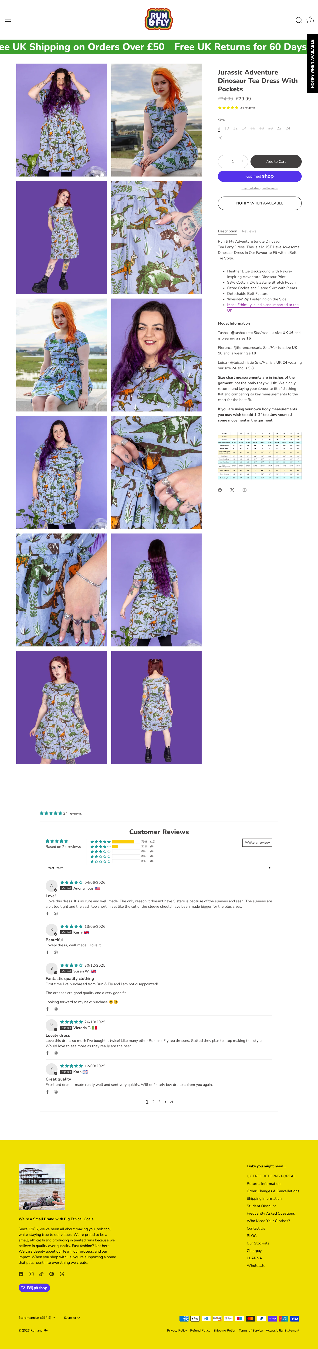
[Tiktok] (41, 1273)
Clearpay (254, 1250)
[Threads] (62, 1273)
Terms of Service (251, 1330)
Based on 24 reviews (63, 846)
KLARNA (254, 1258)
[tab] (230, 231)
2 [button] (153, 1101)
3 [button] (159, 1101)
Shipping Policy (224, 1330)
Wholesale (256, 1265)
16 (252, 128)
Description (227, 231)
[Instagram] (31, 1273)
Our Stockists (258, 1243)
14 (244, 128)
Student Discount (261, 1206)
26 (220, 138)
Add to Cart (276, 161)
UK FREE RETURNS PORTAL (271, 1176)
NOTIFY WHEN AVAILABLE (259, 203)
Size (221, 120)
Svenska (70, 1318)
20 (270, 128)
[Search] (299, 20)
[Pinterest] (51, 1273)
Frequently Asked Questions (271, 1213)
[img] (72, 882)
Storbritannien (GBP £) (35, 1318)
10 (226, 128)
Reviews (249, 231)
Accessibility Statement (282, 1330)
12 (235, 128)
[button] (51, 813)
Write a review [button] (257, 842)
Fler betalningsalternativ (260, 188)
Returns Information (264, 1183)
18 (261, 128)
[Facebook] (21, 1273)
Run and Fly (39, 1330)
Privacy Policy (177, 1330)
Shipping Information (264, 1198)
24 (288, 128)
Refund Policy (200, 1330)
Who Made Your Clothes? (268, 1220)
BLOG (252, 1235)
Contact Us (256, 1228)
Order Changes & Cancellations (273, 1191)
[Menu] (8, 20)
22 (279, 128)
